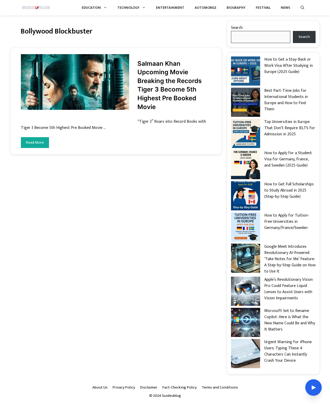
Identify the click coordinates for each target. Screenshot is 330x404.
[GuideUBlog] (36, 7)
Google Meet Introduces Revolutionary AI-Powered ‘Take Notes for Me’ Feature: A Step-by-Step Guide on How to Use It (290, 259)
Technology (128, 8)
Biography (236, 8)
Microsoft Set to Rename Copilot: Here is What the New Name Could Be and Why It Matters (289, 320)
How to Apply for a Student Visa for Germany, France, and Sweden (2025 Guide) (288, 159)
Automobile (205, 8)
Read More (35, 142)
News (285, 8)
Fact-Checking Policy (179, 387)
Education (91, 8)
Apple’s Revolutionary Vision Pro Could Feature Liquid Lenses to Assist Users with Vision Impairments (288, 289)
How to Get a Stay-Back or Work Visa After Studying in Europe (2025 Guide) (288, 65)
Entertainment (170, 8)
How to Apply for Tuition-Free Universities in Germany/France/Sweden (286, 221)
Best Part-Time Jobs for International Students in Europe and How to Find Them (286, 100)
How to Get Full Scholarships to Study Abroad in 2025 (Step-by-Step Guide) (289, 190)
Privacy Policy (124, 387)
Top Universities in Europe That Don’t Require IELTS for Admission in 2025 (289, 128)
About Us (100, 387)
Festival (263, 8)
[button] (302, 7)
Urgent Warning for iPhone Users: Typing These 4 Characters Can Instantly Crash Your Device (288, 351)
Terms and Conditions (220, 387)
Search (237, 27)
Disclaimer (148, 387)
